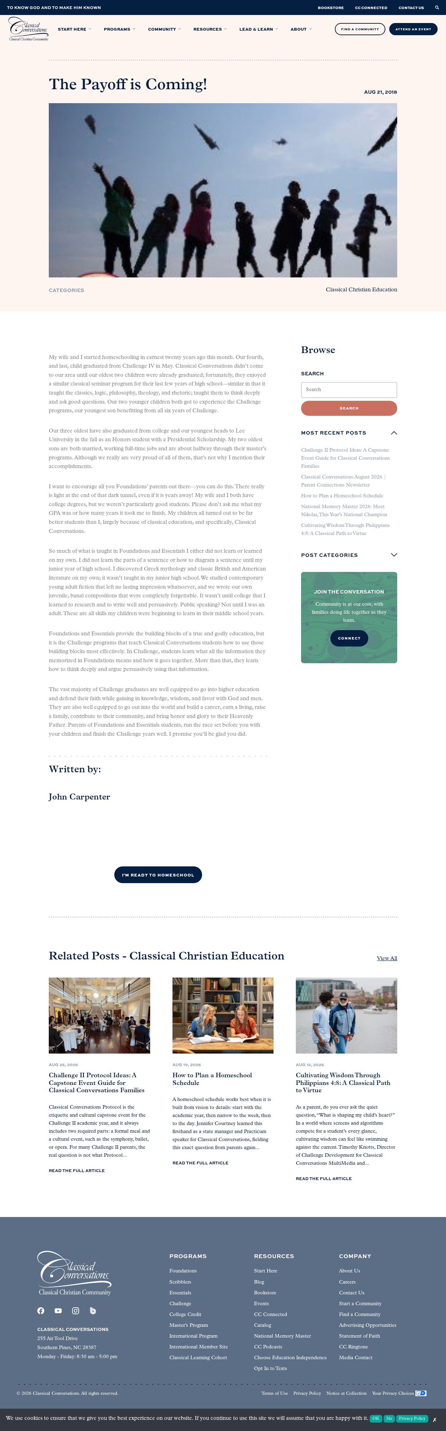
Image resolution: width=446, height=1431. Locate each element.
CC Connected (270, 1314)
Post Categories (329, 555)
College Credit (185, 1314)
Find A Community (360, 29)
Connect (349, 638)
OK (375, 1419)
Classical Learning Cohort (198, 1358)
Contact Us (351, 1293)
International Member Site (198, 1347)
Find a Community (359, 1314)
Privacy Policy (307, 1393)
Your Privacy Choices (393, 1393)
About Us (349, 1271)
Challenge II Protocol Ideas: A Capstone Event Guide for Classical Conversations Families (345, 458)
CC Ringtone (353, 1347)
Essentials (180, 1293)
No (389, 1419)
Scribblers (180, 1282)
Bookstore (265, 1293)
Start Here (265, 1271)
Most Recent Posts (334, 433)
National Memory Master (282, 1336)
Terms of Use (274, 1393)
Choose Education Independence (290, 1358)
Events (261, 1304)
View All (387, 959)
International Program (193, 1336)
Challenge (180, 1304)
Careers (347, 1282)
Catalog (262, 1325)
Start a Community (360, 1304)
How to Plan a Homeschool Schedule (342, 496)
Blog (259, 1282)
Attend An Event (413, 29)
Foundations (183, 1271)
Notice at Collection (346, 1393)
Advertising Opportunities (368, 1325)
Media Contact (355, 1358)
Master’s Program (188, 1325)
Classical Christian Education (361, 290)
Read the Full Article (77, 1170)
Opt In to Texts (270, 1368)
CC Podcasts (268, 1347)
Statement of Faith (359, 1336)
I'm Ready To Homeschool (158, 875)
